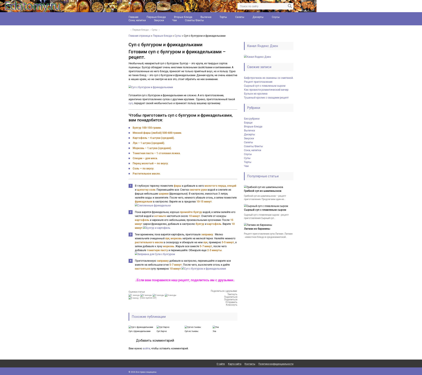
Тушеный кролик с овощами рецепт (266, 97)
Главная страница (139, 35)
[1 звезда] (134, 295)
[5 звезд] (134, 298)
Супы (178, 35)
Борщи (248, 122)
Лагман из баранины (257, 228)
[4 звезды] (171, 295)
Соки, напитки (137, 20)
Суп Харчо (162, 331)
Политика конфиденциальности (275, 364)
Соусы (276, 17)
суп (131, 103)
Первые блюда (156, 17)
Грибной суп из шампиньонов (262, 190)
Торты (223, 17)
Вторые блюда (183, 17)
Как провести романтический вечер (266, 89)
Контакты (250, 364)
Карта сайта (234, 364)
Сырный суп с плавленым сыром (264, 85)
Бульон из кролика (255, 93)
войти (146, 348)
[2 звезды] (146, 295)
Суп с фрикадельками (140, 331)
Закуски (159, 20)
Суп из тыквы (191, 331)
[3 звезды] (159, 295)
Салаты (239, 17)
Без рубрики (251, 118)
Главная (133, 17)
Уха (214, 331)
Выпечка (205, 17)
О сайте (221, 364)
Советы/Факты (194, 20)
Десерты (258, 17)
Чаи (174, 20)
